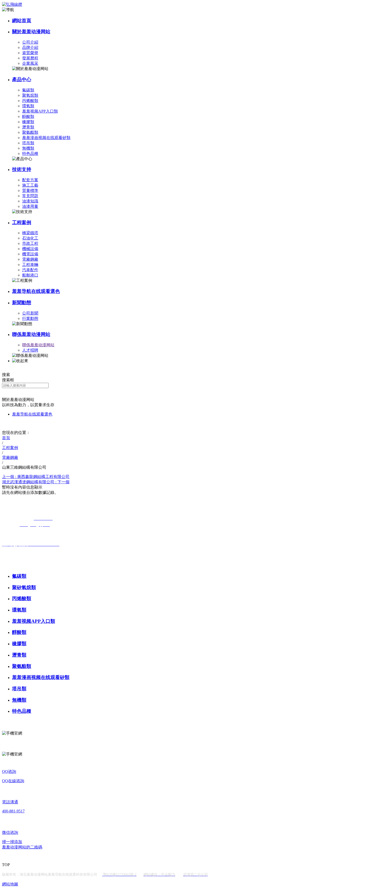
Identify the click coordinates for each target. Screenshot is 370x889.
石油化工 (30, 238)
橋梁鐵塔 (30, 233)
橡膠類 (28, 122)
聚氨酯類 (30, 132)
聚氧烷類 (30, 95)
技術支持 (21, 169)
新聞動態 (21, 302)
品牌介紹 (30, 47)
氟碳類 (28, 90)
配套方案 (30, 180)
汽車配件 (30, 270)
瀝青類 (28, 127)
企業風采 (30, 63)
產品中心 (21, 79)
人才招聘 (30, 350)
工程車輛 (30, 264)
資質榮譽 (30, 53)
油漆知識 (30, 201)
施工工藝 (30, 185)
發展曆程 (30, 58)
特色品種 (30, 153)
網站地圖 (10, 884)
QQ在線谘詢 (13, 781)
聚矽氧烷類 (24, 587)
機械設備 (30, 249)
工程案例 (21, 222)
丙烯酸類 (30, 100)
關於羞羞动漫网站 (31, 31)
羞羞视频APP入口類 (40, 111)
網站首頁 (21, 20)
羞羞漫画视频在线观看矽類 (46, 137)
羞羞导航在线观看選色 (36, 291)
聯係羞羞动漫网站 (31, 334)
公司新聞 (30, 313)
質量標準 (30, 190)
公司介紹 (30, 42)
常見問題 (30, 196)
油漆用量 (30, 206)
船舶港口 (30, 275)
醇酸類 (28, 116)
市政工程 (30, 243)
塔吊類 (28, 143)
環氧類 (28, 106)
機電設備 (30, 254)
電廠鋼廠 (30, 259)
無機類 (28, 148)
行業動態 (30, 318)
